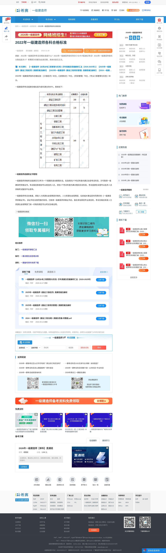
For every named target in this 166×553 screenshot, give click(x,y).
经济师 (86, 499)
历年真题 (37, 485)
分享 (6, 39)
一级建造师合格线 (22, 212)
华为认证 (70, 499)
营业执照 (66, 531)
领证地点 (132, 80)
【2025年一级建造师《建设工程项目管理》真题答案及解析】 (72, 70)
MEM (127, 502)
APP (34, 2)
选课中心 (142, 51)
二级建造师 (94, 502)
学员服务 (159, 39)
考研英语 (128, 499)
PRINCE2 (43, 506)
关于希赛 (66, 522)
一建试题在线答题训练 (30, 256)
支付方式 (18, 528)
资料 (122, 10)
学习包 (106, 10)
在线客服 (94, 530)
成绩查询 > (34, 26)
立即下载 (101, 280)
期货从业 (104, 509)
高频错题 (72, 485)
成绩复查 (132, 72)
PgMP (35, 506)
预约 (99, 348)
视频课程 (85, 10)
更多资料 (103, 272)
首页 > (17, 26)
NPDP (42, 499)
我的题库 (145, 189)
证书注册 (122, 83)
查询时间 (122, 70)
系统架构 (60, 502)
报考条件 (122, 48)
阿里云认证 (77, 499)
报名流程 (122, 51)
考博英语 (121, 499)
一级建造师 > (25, 26)
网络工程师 (60, 509)
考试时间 (122, 59)
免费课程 (39, 272)
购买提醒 (18, 531)
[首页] (22, 10)
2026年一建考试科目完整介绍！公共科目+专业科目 (84, 368)
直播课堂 (96, 10)
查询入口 (132, 70)
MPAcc (120, 506)
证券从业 (104, 506)
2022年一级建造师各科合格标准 (49, 26)
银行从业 (111, 502)
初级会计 (104, 499)
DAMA (35, 509)
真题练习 (51, 272)
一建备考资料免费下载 (30, 263)
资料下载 (139, 19)
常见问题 (66, 525)
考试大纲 (142, 59)
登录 (147, 2)
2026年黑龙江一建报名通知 (75, 372)
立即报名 (24, 467)
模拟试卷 (48, 485)
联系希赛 (66, 528)
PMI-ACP (43, 509)
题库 (115, 10)
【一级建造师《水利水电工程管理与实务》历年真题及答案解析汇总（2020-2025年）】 (62, 67)
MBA (119, 502)
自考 (136, 499)
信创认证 (70, 506)
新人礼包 (159, 23)
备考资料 (142, 62)
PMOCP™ (43, 502)
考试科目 (132, 59)
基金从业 (111, 506)
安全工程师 (87, 506)
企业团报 (159, 48)
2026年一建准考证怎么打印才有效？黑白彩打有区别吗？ (40, 363)
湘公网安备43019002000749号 (107, 544)
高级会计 (104, 502)
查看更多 (133, 277)
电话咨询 (159, 56)
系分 (51, 499)
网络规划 (53, 502)
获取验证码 (85, 348)
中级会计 (111, 499)
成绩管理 (142, 70)
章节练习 (84, 485)
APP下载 (159, 73)
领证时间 (122, 80)
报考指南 (132, 51)
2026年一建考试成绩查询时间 (30, 372)
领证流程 (142, 80)
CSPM (35, 502)
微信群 (43, 2)
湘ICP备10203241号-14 (89, 544)
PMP (34, 499)
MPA (126, 506)
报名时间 (132, 48)
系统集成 (60, 506)
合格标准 (122, 72)
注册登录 (18, 522)
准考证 (131, 62)
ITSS (68, 502)
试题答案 (107, 485)
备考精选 (7, 21)
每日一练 (95, 485)
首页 (17, 2)
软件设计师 (53, 509)
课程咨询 (159, 31)
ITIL (75, 502)
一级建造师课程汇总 (29, 250)
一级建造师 (87, 502)
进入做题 (141, 212)
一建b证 (131, 83)
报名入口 (142, 48)
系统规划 (53, 506)
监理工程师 (94, 506)
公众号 (159, 64)
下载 (143, 234)
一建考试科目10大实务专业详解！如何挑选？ (82, 363)
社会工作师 (94, 499)
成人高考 (145, 499)
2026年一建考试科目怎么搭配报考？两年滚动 (36, 368)
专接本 (137, 502)
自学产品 (42, 522)
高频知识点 (60, 485)
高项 (58, 499)
